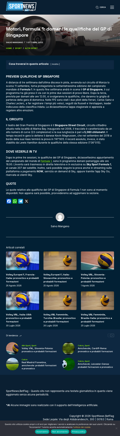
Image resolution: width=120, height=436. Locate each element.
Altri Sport (26, 345)
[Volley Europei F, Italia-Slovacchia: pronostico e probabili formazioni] (60, 260)
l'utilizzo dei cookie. (82, 427)
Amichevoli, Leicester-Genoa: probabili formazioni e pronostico (95, 365)
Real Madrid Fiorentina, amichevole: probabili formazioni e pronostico (39, 365)
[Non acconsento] (116, 428)
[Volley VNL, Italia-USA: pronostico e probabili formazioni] (22, 300)
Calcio (81, 345)
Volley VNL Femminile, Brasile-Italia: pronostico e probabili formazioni (96, 318)
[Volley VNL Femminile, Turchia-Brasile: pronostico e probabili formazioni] (60, 300)
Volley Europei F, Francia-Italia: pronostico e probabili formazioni (22, 278)
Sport (33, 345)
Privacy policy (78, 431)
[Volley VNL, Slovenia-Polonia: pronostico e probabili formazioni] (97, 260)
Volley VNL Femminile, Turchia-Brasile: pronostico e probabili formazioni (59, 318)
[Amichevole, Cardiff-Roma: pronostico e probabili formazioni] (68, 348)
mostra (55, 64)
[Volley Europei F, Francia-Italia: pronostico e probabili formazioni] (22, 260)
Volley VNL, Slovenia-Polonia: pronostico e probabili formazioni (93, 278)
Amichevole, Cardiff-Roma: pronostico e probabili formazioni (95, 350)
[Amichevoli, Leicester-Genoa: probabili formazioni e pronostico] (68, 364)
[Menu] (112, 7)
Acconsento (42, 431)
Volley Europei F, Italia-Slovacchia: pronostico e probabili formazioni (58, 278)
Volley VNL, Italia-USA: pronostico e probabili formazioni (19, 318)
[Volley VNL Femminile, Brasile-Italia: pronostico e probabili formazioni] (97, 300)
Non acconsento (60, 431)
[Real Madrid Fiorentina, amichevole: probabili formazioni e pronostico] (12, 364)
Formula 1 (46, 161)
